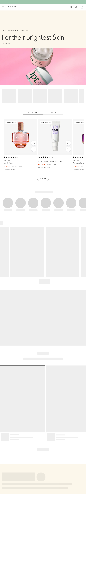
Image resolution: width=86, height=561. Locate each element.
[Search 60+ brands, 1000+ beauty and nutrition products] (71, 7)
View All (43, 178)
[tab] (33, 112)
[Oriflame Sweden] (11, 7)
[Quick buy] (33, 149)
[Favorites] (33, 143)
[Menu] (3, 7)
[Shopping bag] (82, 7)
